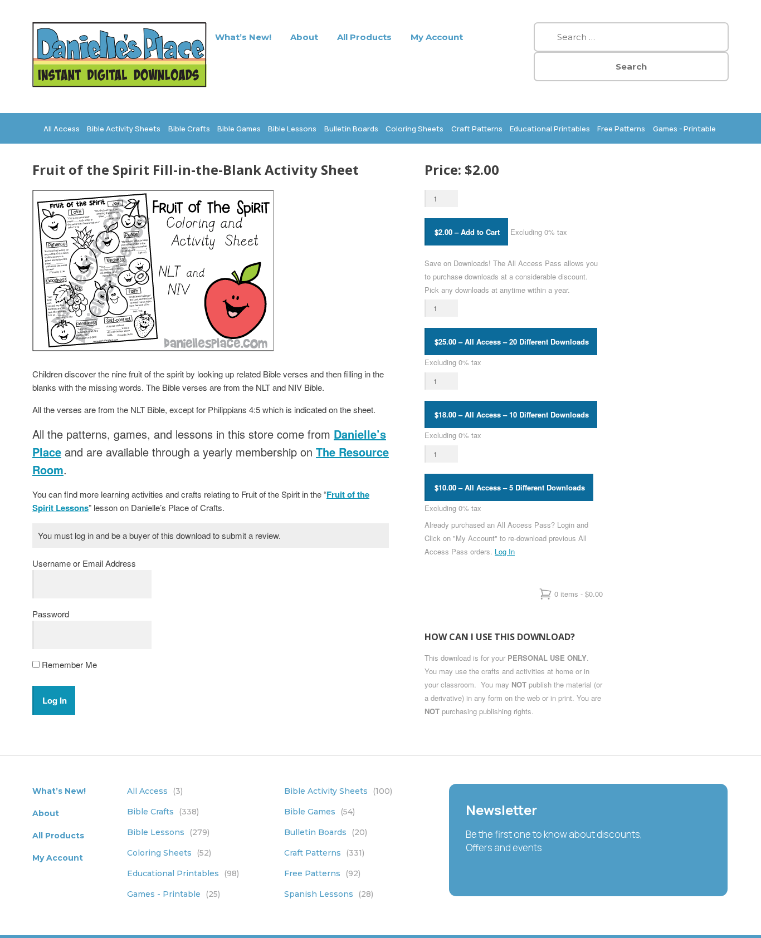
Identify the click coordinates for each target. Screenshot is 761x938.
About (304, 37)
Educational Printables (550, 129)
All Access (61, 129)
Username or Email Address (84, 563)
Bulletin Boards (351, 129)
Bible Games (239, 129)
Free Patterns (621, 129)
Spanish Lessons (328, 894)
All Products (364, 37)
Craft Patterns (477, 129)
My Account (437, 37)
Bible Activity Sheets (123, 129)
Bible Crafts (189, 129)
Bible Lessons (292, 129)
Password (50, 614)
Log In (505, 551)
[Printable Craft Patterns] (119, 84)
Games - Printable (684, 129)
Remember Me (68, 664)
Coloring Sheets (414, 129)
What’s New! (243, 37)
